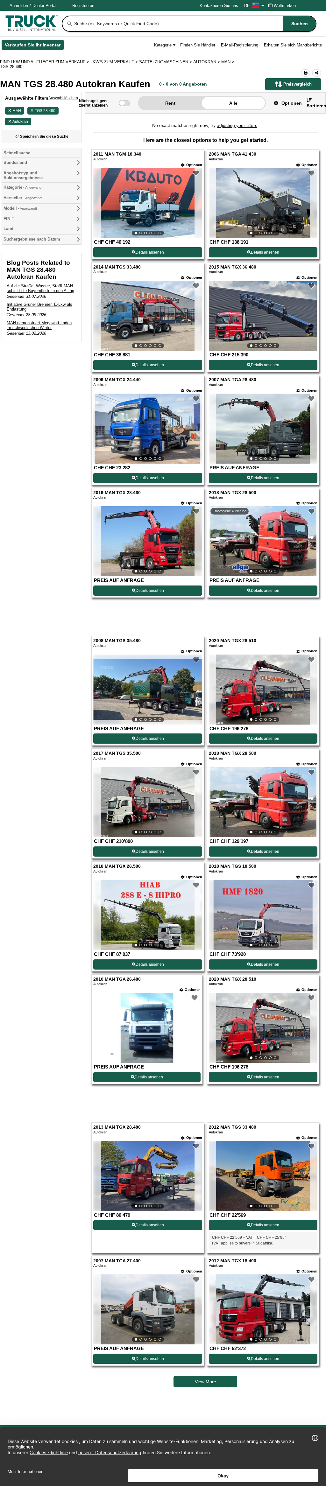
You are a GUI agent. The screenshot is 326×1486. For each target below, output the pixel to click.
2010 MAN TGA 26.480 (117, 979)
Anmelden (19, 5)
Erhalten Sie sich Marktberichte (293, 45)
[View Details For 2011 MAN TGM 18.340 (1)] (147, 203)
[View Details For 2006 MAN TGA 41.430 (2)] (263, 203)
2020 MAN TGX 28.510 (232, 640)
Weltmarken (285, 5)
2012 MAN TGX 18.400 (232, 1260)
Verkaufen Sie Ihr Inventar (34, 46)
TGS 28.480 (45, 111)
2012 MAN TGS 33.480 (232, 1127)
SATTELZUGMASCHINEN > (166, 62)
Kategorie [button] (163, 45)
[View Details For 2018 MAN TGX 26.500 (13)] (147, 915)
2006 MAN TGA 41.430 (232, 154)
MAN (16, 111)
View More (205, 1381)
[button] (285, 103)
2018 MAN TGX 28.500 (232, 492)
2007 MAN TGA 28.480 (232, 379)
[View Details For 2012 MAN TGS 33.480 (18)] (263, 1176)
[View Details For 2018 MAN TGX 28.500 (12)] (263, 802)
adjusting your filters (237, 125)
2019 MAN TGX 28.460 (117, 492)
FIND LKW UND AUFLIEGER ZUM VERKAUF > (45, 62)
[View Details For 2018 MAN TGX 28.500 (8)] (263, 541)
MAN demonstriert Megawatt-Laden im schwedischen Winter (39, 325)
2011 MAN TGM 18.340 (117, 154)
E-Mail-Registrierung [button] (239, 45)
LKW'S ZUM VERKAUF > (114, 62)
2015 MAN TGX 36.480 (232, 267)
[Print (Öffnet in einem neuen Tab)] (305, 73)
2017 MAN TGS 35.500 (117, 753)
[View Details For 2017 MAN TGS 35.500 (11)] (147, 802)
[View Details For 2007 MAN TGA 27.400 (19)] (147, 1309)
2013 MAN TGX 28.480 (117, 1127)
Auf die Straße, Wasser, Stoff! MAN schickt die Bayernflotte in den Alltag (40, 288)
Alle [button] (233, 103)
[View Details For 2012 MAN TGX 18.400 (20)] (263, 1309)
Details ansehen (150, 252)
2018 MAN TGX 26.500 (117, 866)
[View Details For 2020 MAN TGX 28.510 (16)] (263, 1028)
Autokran (20, 121)
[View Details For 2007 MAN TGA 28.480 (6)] (263, 429)
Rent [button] (170, 103)
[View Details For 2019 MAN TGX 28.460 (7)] (147, 541)
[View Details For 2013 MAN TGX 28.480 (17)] (147, 1176)
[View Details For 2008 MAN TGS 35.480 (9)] (147, 690)
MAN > (228, 62)
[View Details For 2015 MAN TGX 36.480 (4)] (263, 316)
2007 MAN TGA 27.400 (117, 1260)
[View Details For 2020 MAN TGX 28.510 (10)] (263, 690)
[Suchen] (69, 24)
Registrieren (83, 5)
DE (247, 5)
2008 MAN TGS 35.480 (117, 640)
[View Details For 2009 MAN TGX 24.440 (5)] (147, 429)
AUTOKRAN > (207, 62)
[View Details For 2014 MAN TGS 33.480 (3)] (147, 316)
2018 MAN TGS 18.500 (232, 866)
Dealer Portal (44, 5)
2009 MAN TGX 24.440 (117, 379)
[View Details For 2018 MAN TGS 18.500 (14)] (263, 915)
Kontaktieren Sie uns (219, 5)
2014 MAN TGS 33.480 (117, 267)
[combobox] (194, 23)
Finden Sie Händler (197, 45)
